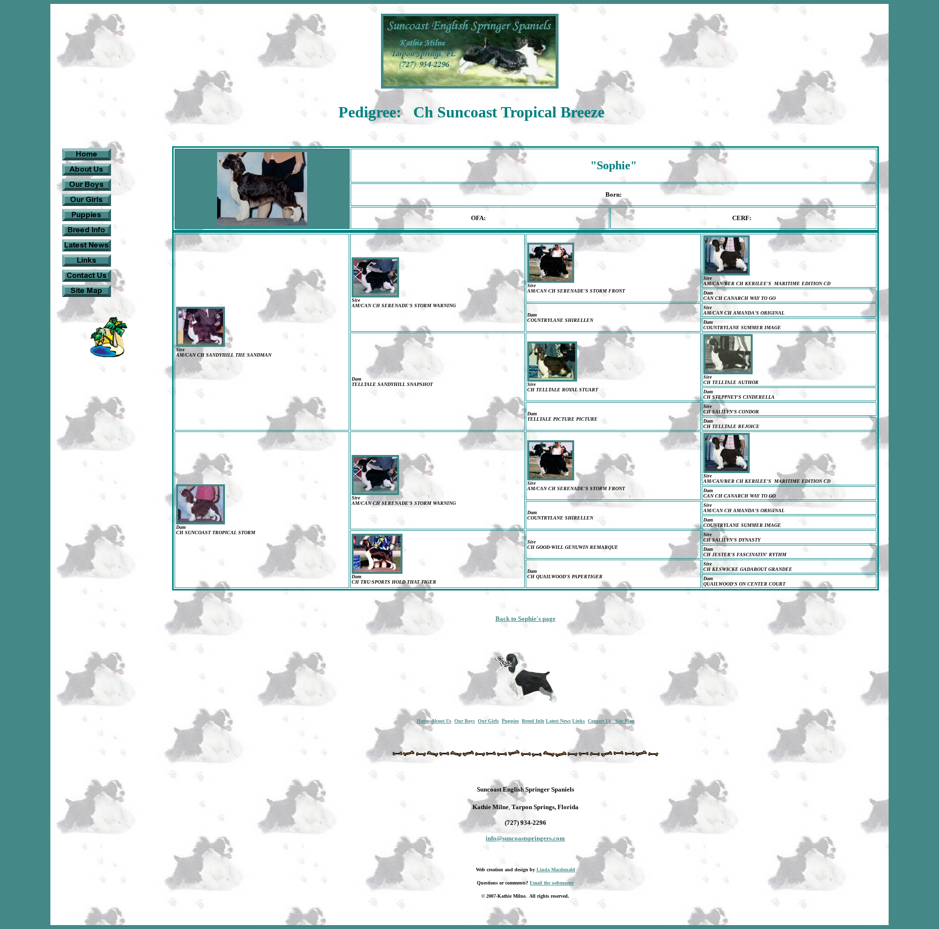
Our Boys (464, 721)
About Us (441, 721)
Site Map (623, 721)
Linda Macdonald (556, 869)
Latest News (558, 721)
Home (423, 721)
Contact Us (599, 721)
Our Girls (488, 721)
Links (578, 721)
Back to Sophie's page (525, 618)
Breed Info (533, 721)
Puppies (510, 721)
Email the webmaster (552, 882)
